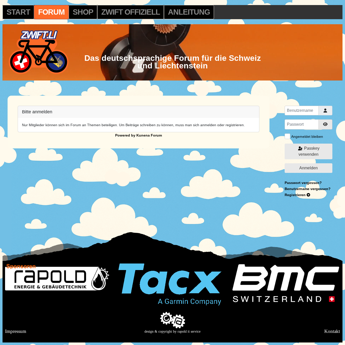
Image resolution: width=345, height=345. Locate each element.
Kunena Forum (149, 135)
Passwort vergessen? (303, 183)
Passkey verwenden (309, 151)
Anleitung (189, 12)
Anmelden (308, 168)
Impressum (15, 331)
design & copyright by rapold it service (172, 331)
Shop (83, 12)
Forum (51, 12)
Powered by (125, 135)
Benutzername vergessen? (308, 189)
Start (18, 12)
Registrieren (296, 195)
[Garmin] (169, 284)
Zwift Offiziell (130, 12)
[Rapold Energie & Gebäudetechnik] (59, 277)
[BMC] (286, 283)
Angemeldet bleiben (307, 137)
